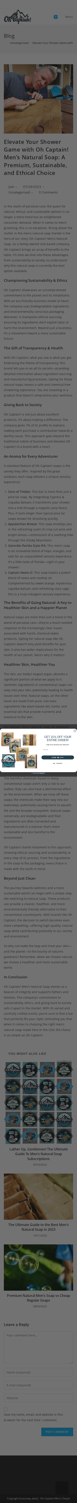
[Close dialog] (75, 731)
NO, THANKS (57, 763)
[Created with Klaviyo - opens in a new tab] (38, 773)
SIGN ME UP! (58, 757)
